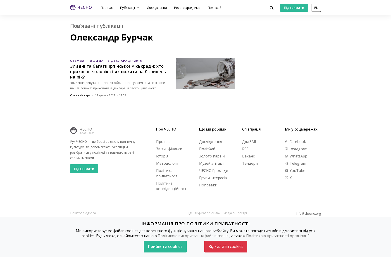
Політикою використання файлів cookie (193, 235)
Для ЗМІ (249, 141)
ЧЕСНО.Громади (213, 170)
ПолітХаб (207, 148)
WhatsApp (298, 156)
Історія (162, 156)
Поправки (208, 185)
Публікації (128, 7)
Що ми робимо (212, 129)
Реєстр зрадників (187, 7)
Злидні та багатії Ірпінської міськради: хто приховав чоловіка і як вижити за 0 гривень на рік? (118, 71)
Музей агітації (211, 163)
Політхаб (214, 7)
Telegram (297, 163)
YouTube (297, 170)
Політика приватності (167, 173)
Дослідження (157, 7)
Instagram (298, 148)
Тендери (250, 163)
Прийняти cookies (165, 246)
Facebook (297, 141)
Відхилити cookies (225, 246)
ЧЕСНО (86, 129)
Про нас (106, 7)
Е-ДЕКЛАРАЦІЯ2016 (124, 61)
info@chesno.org (308, 214)
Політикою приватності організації (277, 235)
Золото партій (212, 156)
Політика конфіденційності (171, 186)
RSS (245, 148)
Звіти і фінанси (169, 148)
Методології (167, 163)
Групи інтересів (213, 177)
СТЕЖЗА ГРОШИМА (87, 61)
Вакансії (249, 156)
